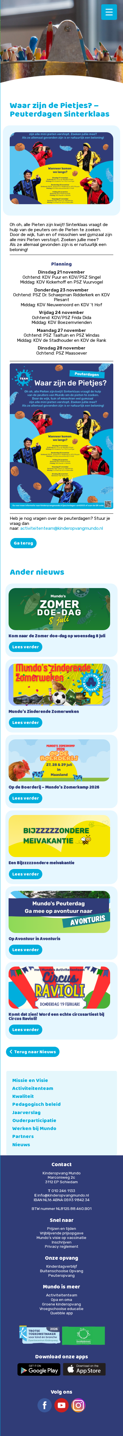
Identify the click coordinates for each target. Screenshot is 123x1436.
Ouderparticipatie (34, 1121)
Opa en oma (61, 1299)
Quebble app (61, 1313)
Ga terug (23, 543)
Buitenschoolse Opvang (61, 1271)
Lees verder (25, 647)
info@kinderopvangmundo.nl (63, 1195)
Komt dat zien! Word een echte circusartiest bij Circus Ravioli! (56, 1017)
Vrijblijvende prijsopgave (62, 1233)
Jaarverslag (26, 1113)
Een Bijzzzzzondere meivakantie (41, 863)
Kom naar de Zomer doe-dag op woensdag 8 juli (57, 636)
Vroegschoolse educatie (61, 1308)
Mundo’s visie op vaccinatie (61, 1237)
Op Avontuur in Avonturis (34, 939)
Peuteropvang (61, 1275)
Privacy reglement (61, 1246)
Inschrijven (62, 1242)
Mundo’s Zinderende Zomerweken (44, 712)
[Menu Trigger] (109, 12)
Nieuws (21, 1145)
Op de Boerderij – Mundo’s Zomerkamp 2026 (54, 787)
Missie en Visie (30, 1081)
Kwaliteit (23, 1097)
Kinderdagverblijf (61, 1266)
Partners (23, 1137)
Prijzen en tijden (61, 1228)
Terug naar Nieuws (34, 1052)
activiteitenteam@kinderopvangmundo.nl (61, 528)
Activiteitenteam (32, 1089)
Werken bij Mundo (34, 1129)
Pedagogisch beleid (36, 1105)
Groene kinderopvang (61, 1304)
